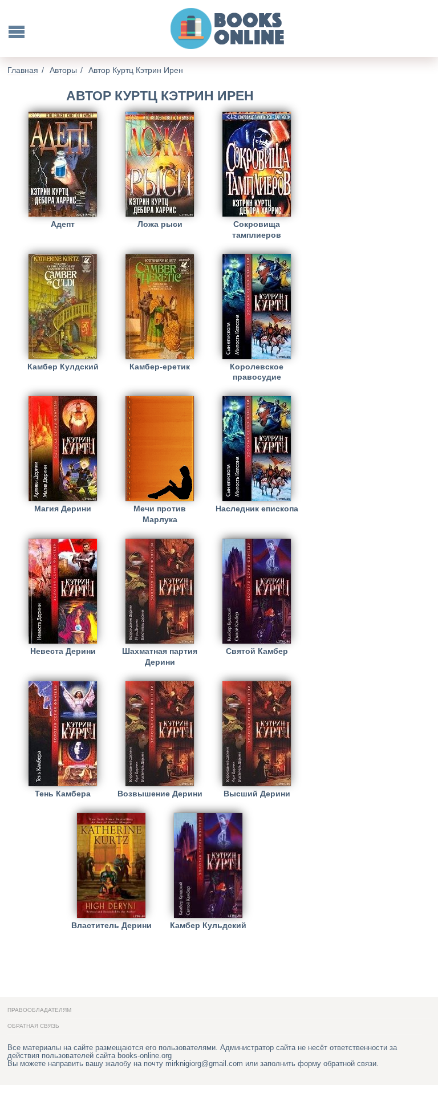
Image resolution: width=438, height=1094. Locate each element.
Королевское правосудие (256, 372)
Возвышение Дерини (159, 793)
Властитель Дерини (111, 925)
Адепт (63, 224)
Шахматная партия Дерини (159, 656)
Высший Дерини (257, 793)
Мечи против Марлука (159, 514)
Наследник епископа (257, 508)
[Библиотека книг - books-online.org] (228, 28)
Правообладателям (39, 1010)
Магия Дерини (62, 508)
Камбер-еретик (159, 366)
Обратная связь (33, 1026)
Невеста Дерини (63, 651)
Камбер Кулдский (63, 366)
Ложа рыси (159, 224)
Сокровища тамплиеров (256, 229)
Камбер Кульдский (208, 925)
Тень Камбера (63, 793)
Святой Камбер (257, 651)
